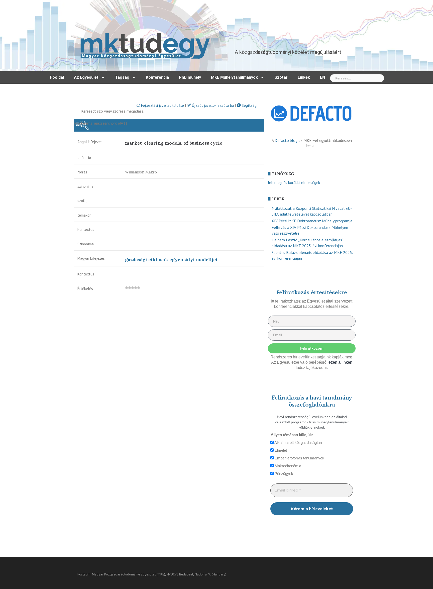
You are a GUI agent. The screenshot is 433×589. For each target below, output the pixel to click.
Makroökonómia (287, 466)
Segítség (249, 105)
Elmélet (280, 450)
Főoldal (57, 77)
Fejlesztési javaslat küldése (162, 105)
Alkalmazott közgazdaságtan (298, 442)
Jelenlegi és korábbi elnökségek (294, 182)
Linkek (304, 77)
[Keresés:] (357, 78)
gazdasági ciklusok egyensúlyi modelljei (171, 259)
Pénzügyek (283, 473)
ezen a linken (340, 362)
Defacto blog (286, 140)
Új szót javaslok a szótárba (212, 105)
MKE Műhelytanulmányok (234, 77)
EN (322, 77)
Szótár (281, 77)
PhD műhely (190, 77)
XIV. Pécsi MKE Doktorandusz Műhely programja (312, 220)
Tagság (122, 77)
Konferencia (157, 77)
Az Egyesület (86, 77)
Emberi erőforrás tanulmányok (299, 458)
